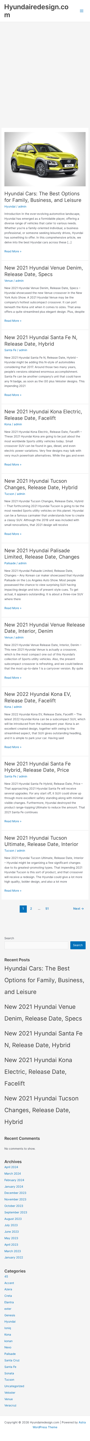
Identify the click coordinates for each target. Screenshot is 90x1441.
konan (8, 1341)
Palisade (10, 563)
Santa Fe (10, 350)
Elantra (9, 1302)
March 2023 (12, 1251)
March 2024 (12, 1173)
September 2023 (15, 1212)
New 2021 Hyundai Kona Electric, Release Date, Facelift (43, 415)
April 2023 (11, 1244)
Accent (9, 1283)
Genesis (9, 1315)
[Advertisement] (45, 69)
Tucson (9, 493)
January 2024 (13, 1186)
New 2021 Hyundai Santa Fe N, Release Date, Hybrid (40, 340)
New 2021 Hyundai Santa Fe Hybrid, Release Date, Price (37, 767)
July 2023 (11, 1225)
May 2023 (11, 1238)
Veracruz (10, 1405)
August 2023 (13, 1219)
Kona (7, 424)
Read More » (12, 251)
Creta (8, 1295)
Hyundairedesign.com (36, 11)
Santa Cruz (11, 1360)
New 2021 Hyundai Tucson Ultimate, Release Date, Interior (41, 841)
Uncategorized (14, 1386)
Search (9, 938)
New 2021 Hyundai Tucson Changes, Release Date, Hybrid (41, 484)
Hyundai (9, 206)
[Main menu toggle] (81, 11)
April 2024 (11, 1167)
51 (47, 909)
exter (7, 1308)
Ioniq (7, 1328)
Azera (8, 1289)
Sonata (9, 1373)
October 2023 (13, 1206)
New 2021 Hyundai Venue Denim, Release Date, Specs (43, 271)
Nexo (7, 1347)
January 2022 (13, 1257)
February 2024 (14, 1180)
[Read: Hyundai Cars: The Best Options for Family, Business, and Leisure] (45, 159)
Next (78, 909)
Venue (8, 280)
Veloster (9, 1392)
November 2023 (15, 1199)
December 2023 (15, 1193)
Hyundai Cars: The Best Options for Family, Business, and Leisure (42, 197)
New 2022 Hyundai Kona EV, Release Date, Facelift (37, 697)
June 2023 (11, 1231)
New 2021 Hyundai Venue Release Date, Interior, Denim (44, 628)
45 (6, 1276)
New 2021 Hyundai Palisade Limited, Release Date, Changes (41, 553)
